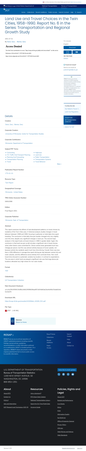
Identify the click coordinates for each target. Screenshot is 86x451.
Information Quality (63, 414)
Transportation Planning (15, 159)
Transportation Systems (43, 159)
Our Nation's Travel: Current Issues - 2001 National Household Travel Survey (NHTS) (72, 109)
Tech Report (9, 183)
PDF (6, 271)
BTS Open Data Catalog (38, 397)
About (69, 342)
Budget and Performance (65, 400)
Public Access (52, 12)
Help (72, 12)
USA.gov (60, 428)
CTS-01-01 (9, 173)
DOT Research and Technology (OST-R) (16, 407)
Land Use (38, 155)
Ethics (59, 407)
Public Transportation (42, 157)
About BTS (7, 393)
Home (23, 12)
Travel (9, 162)
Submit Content (64, 12)
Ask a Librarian (35, 393)
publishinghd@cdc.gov (71, 70)
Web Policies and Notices (65, 432)
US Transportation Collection (14, 280)
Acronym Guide (35, 407)
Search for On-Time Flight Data (40, 404)
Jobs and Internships (10, 404)
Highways (38, 153)
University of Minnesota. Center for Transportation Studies (24, 134)
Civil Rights (61, 404)
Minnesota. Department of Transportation (19, 143)
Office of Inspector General (65, 421)
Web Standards (62, 435)
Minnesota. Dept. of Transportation (16, 220)
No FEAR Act (61, 418)
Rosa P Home (51, 334)
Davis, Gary (11, 42)
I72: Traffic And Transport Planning (18, 155)
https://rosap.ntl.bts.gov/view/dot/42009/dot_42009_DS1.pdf (25, 301)
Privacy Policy (61, 425)
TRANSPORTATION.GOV (68, 448)
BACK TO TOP (69, 127)
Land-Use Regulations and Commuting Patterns (72, 112)
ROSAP (8, 334)
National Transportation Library (40, 400)
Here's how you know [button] (75, 2)
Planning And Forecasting (15, 157)
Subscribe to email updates (67, 370)
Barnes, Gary (21, 42)
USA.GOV (79, 448)
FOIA (59, 411)
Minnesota (8, 192)
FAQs (5, 400)
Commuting (11, 153)
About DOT (60, 397)
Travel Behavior (40, 162)
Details (66, 58)
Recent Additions (41, 12)
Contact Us (70, 346)
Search (79, 12)
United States (18, 192)
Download (72, 48)
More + (59, 164)
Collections (30, 12)
